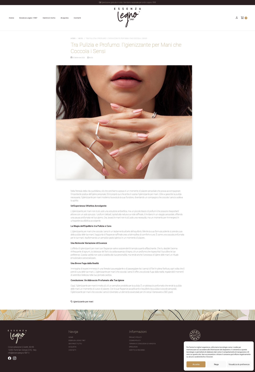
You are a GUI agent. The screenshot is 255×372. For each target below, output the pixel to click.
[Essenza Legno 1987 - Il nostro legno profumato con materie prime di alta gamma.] (127, 17)
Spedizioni (133, 347)
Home (11, 18)
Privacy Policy (135, 337)
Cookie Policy (135, 340)
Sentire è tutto (49, 18)
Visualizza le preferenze (239, 364)
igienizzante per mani (83, 301)
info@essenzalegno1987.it (18, 353)
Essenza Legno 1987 (28, 18)
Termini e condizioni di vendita (142, 344)
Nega (216, 364)
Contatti (77, 18)
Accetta (196, 364)
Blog (80, 38)
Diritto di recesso (137, 350)
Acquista (64, 18)
